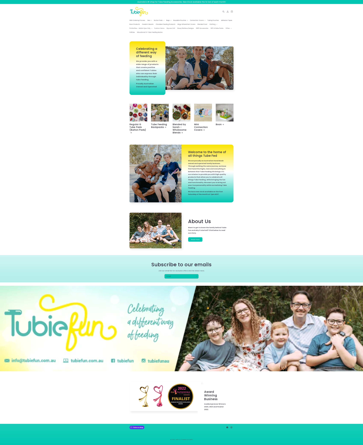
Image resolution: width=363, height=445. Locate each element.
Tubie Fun (178, 439)
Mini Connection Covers (201, 127)
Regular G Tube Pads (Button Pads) (138, 127)
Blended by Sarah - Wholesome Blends (180, 128)
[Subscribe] (196, 276)
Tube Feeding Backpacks (159, 126)
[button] (149, 20)
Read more (195, 239)
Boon (219, 124)
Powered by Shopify (187, 439)
